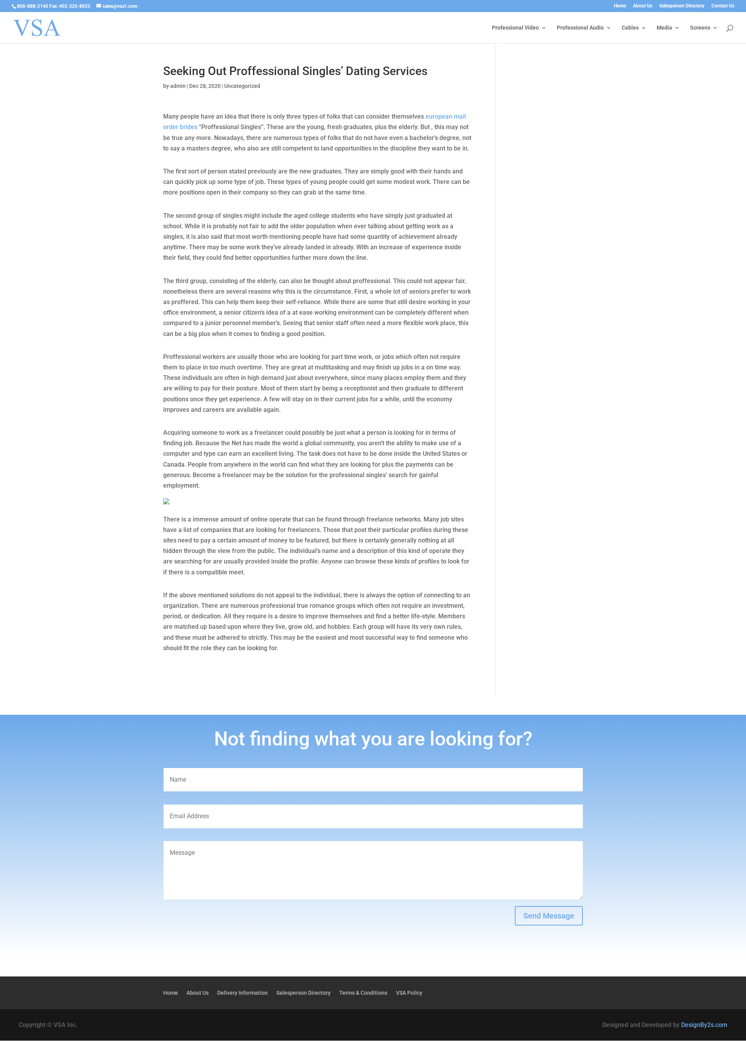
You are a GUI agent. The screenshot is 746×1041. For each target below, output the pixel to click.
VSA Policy (409, 993)
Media (664, 28)
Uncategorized (242, 86)
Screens (700, 28)
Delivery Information (242, 993)
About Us (642, 6)
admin (178, 86)
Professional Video (515, 28)
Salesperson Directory (681, 6)
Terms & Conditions (363, 993)
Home (620, 6)
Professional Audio (580, 28)
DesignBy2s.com (704, 1025)
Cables (630, 28)
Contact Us (722, 6)
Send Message (548, 915)
